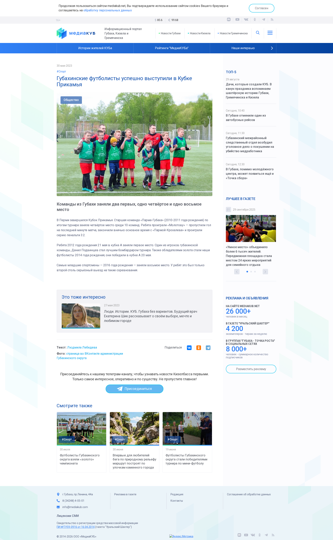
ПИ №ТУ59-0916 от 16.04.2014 (76, 526)
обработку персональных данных (107, 10)
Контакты (177, 500)
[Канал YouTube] (237, 20)
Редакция (177, 494)
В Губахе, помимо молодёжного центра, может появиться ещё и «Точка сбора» (250, 173)
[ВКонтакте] (246, 20)
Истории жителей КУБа (95, 48)
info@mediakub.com (75, 507)
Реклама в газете (125, 494)
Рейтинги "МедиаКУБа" (171, 48)
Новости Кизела (200, 33)
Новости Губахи (171, 33)
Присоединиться (138, 389)
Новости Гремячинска (234, 33)
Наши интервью (243, 48)
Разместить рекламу (251, 369)
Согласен (261, 8)
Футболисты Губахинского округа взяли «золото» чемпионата (80, 459)
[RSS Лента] (272, 20)
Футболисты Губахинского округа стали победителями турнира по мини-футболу (186, 459)
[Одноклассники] (255, 20)
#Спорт (61, 71)
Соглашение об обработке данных (249, 494)
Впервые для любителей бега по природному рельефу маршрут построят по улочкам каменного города (134, 461)
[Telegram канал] (263, 20)
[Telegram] (208, 347)
